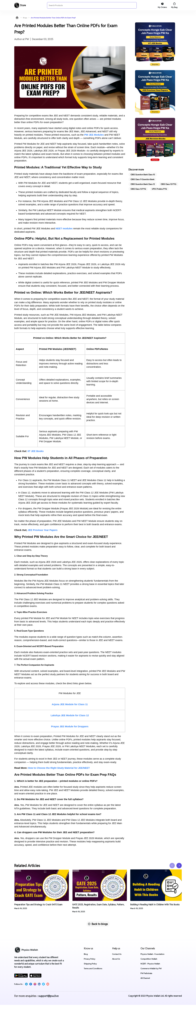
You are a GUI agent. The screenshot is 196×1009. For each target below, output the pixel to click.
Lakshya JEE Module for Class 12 (70, 715)
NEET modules (64, 228)
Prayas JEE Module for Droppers (69, 726)
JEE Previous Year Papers (42, 530)
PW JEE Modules (94, 134)
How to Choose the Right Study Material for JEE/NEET (59, 768)
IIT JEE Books (36, 451)
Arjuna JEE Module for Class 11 (70, 704)
